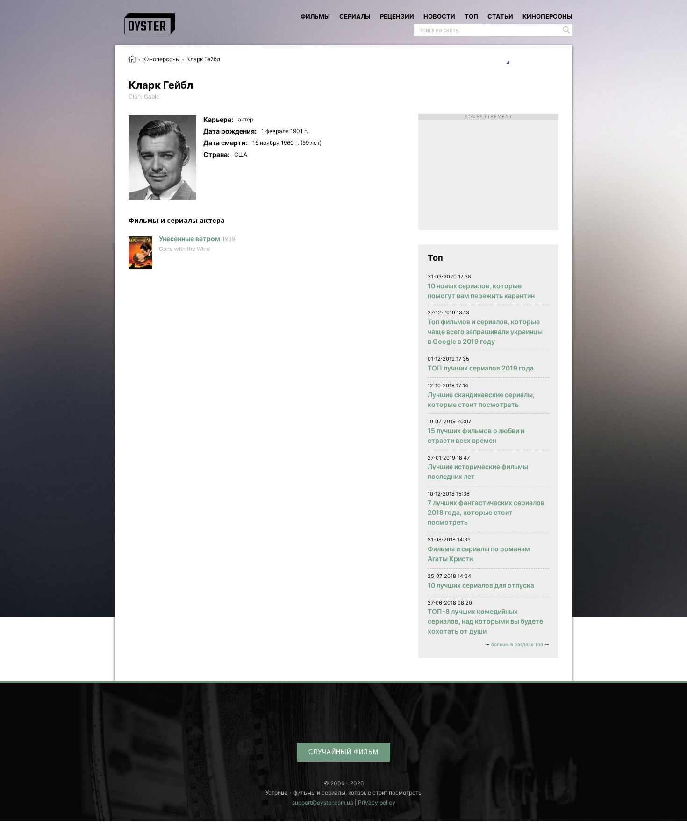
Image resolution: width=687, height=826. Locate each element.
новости (439, 16)
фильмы (315, 16)
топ (471, 16)
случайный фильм (343, 751)
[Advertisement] (488, 172)
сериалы (355, 16)
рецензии (397, 16)
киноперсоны (547, 16)
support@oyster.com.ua (322, 802)
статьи (500, 16)
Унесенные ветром (189, 238)
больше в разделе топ (517, 644)
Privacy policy (376, 802)
